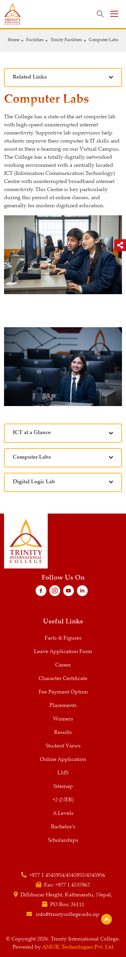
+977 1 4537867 (72, 885)
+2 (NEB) (63, 800)
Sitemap (63, 787)
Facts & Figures (63, 638)
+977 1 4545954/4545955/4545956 (67, 875)
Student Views (63, 746)
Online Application (63, 760)
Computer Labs (104, 40)
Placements (63, 706)
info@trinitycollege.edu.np (67, 915)
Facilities (35, 40)
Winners (63, 719)
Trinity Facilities (66, 40)
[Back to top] (106, 919)
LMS (63, 773)
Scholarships (63, 840)
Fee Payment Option (63, 692)
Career (63, 665)
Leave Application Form (63, 652)
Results (63, 733)
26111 (77, 905)
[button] (63, 77)
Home (13, 40)
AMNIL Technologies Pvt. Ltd (78, 947)
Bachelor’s (63, 827)
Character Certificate (63, 679)
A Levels (63, 813)
